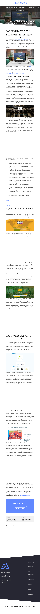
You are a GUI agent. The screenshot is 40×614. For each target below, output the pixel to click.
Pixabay (7, 200)
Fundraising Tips (31, 579)
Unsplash (8, 205)
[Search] (38, 7)
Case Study (30, 569)
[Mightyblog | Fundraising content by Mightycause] (1, 7)
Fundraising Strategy (24, 7)
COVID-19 (30, 571)
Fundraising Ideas (31, 574)
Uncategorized (30, 594)
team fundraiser (18, 39)
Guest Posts (30, 584)
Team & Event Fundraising (32, 592)
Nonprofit (29, 589)
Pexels (7, 203)
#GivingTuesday (31, 566)
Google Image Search (10, 197)
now (9, 576)
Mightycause (25, 39)
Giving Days (32, 7)
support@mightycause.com (25, 495)
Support (16, 7)
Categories (11, 7)
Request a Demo (20, 508)
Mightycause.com (20, 10)
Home (7, 7)
